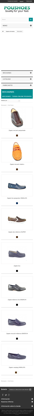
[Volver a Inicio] (2, 31)
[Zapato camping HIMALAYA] (17, 355)
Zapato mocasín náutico (17, 164)
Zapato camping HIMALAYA (17, 367)
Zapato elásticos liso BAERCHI (17, 299)
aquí (29, 413)
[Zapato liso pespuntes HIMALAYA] (17, 185)
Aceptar (17, 414)
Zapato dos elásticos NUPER (17, 232)
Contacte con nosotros (12, 1)
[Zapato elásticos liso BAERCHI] (17, 287)
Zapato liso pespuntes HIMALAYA (17, 198)
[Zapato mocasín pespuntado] (17, 118)
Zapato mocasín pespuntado (17, 130)
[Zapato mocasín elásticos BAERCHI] (17, 321)
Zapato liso (17, 266)
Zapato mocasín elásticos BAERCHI (17, 333)
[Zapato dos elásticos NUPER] (17, 219)
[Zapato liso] (17, 253)
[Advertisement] (17, 51)
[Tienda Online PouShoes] (17, 9)
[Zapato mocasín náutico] (17, 152)
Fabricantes (7, 85)
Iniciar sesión (29, 1)
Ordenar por (4, 100)
